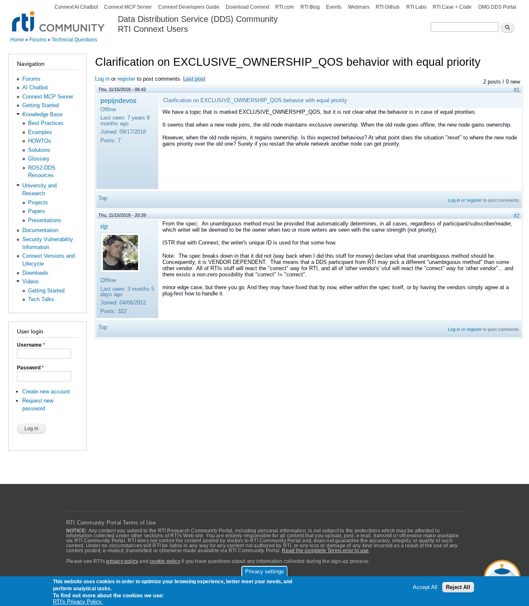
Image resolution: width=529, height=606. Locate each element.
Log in (102, 79)
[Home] (59, 17)
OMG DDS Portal (497, 7)
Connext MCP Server (128, 7)
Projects (38, 202)
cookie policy (165, 561)
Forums (37, 40)
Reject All (458, 587)
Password (30, 368)
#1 (516, 90)
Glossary (39, 159)
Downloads (35, 273)
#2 (516, 216)
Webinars (358, 7)
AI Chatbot (35, 87)
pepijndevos (118, 100)
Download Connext (247, 7)
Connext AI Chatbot (76, 7)
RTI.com (284, 7)
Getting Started (40, 105)
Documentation (40, 230)
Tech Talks (41, 299)
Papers (36, 211)
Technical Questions (74, 40)
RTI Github (388, 7)
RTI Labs (416, 7)
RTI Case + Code (452, 7)
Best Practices (46, 123)
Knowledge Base (42, 114)
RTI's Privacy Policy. (78, 602)
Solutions (39, 150)
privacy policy (122, 561)
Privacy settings (264, 571)
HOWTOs (39, 141)
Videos (30, 281)
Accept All (425, 587)
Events (333, 7)
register (126, 79)
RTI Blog (310, 7)
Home (17, 40)
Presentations (44, 220)
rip (104, 226)
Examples (40, 132)
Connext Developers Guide (188, 7)
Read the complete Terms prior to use (325, 550)
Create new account (46, 391)
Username (31, 345)
